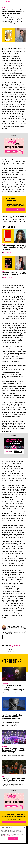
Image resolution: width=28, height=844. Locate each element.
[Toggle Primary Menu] (2, 2)
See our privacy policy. (8, 835)
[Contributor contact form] (3, 638)
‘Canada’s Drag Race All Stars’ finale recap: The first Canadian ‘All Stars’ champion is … (14, 750)
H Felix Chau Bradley (7, 277)
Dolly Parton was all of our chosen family (11, 686)
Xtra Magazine (8, 1)
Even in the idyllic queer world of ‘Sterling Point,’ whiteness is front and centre (13, 780)
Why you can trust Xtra (8, 651)
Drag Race (4, 746)
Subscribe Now (15, 209)
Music (3, 713)
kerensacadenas (7, 636)
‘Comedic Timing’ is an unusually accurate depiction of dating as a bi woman (14, 248)
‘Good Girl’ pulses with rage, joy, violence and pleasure (14, 274)
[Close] (24, 827)
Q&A (20, 645)
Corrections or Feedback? (8, 649)
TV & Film (4, 776)
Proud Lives (5, 683)
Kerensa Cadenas (7, 252)
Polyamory (4, 646)
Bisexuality (10, 646)
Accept (13, 838)
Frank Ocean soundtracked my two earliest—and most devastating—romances (13, 717)
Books (3, 7)
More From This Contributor (12, 624)
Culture (16, 645)
